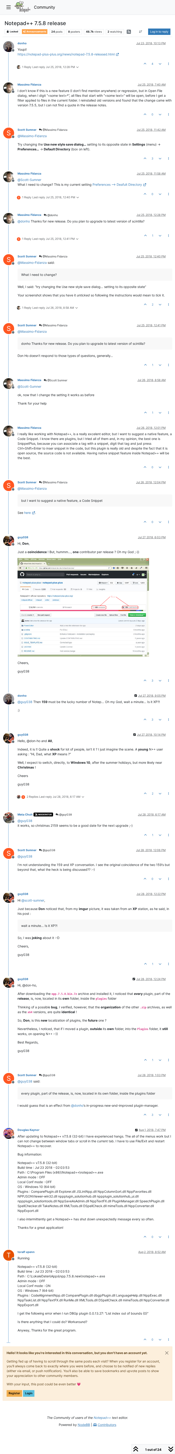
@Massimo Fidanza (54, 129)
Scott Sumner (27, 129)
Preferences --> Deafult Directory (117, 184)
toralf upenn (26, 1252)
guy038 (23, 537)
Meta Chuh (25, 814)
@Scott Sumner (57, 380)
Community (44, 7)
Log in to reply (159, 31)
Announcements (36, 31)
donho (22, 43)
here (27, 513)
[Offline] (10, 46)
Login (28, 1393)
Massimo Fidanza (29, 84)
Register (14, 1393)
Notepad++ (102, 1418)
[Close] (167, 1353)
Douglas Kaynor (28, 1130)
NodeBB (84, 1425)
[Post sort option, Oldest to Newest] (140, 32)
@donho (52, 215)
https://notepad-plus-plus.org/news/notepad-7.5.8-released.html (66, 54)
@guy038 (65, 814)
